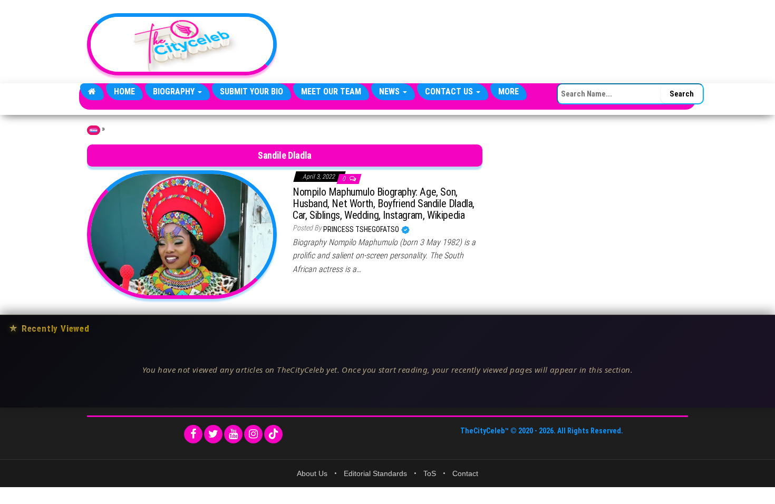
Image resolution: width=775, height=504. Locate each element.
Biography (175, 91)
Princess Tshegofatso (362, 229)
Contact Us (450, 91)
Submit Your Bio (251, 91)
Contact (465, 473)
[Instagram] (253, 434)
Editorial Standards (375, 473)
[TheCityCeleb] (92, 91)
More (508, 91)
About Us (312, 473)
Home (124, 91)
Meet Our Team (331, 91)
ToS (429, 473)
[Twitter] (213, 434)
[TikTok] (273, 434)
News (390, 91)
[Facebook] (193, 434)
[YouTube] (233, 434)
